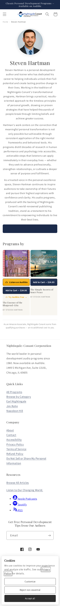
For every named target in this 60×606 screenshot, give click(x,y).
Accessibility (14, 439)
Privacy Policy (15, 444)
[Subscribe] (49, 535)
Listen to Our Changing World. (24, 490)
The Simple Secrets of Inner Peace (41, 291)
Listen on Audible (18, 282)
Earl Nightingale (16, 401)
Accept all (30, 598)
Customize (30, 581)
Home (5, 21)
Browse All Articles (17, 482)
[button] (4, 14)
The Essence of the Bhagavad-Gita (12, 304)
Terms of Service (16, 449)
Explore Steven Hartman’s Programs (30, 228)
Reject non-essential (30, 589)
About (10, 430)
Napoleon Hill (14, 411)
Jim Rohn (12, 406)
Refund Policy (14, 454)
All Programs (14, 392)
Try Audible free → (17, 297)
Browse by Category (18, 396)
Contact (11, 435)
